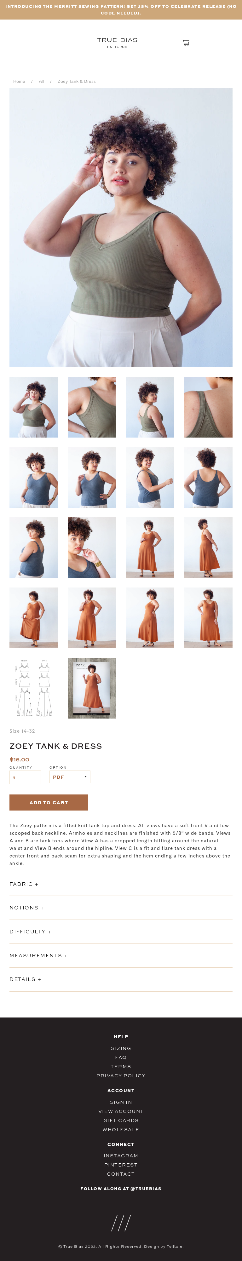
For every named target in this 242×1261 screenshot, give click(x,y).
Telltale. (175, 1246)
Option (58, 767)
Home (19, 81)
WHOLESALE (121, 1129)
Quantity (20, 767)
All (41, 81)
